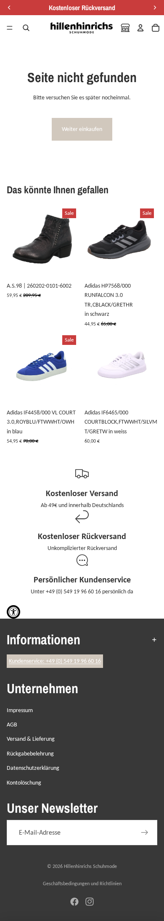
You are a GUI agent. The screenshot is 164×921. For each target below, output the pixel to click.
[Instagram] (90, 902)
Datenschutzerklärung (33, 768)
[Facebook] (74, 902)
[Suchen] (26, 27)
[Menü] (9, 27)
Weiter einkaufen (82, 129)
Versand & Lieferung (31, 738)
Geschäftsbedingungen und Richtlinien (82, 883)
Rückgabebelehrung (30, 753)
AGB (12, 724)
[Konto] (140, 27)
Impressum (20, 710)
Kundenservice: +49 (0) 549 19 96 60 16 (55, 661)
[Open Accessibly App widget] (13, 612)
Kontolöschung (24, 782)
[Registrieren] (144, 832)
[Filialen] (125, 27)
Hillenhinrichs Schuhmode (90, 866)
